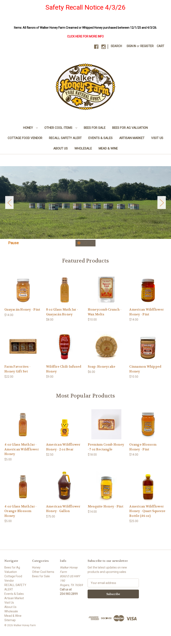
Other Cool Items (58, 128)
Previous (9, 202)
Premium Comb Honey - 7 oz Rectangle (106, 446)
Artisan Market (132, 138)
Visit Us (157, 138)
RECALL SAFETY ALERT (65, 138)
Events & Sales (100, 138)
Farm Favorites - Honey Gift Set (17, 369)
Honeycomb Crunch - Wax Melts (105, 311)
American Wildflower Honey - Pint (146, 311)
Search (116, 46)
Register (147, 46)
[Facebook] (96, 47)
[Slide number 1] (85, 202)
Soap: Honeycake (102, 367)
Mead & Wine (108, 148)
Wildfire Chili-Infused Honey (63, 369)
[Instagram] (103, 47)
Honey (28, 128)
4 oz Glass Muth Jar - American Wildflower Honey (21, 449)
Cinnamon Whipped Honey (145, 369)
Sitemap (10, 620)
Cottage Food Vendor (25, 138)
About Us (60, 148)
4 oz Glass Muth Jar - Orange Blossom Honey (20, 511)
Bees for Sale (95, 128)
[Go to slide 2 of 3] (85, 243)
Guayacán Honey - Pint (22, 309)
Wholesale (83, 148)
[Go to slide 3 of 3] (92, 243)
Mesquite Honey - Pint (105, 506)
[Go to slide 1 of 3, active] (78, 243)
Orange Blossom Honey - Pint (142, 446)
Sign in (131, 46)
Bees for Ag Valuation (130, 128)
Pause (13, 243)
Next (161, 202)
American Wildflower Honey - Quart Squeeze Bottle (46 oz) (147, 511)
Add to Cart (22, 293)
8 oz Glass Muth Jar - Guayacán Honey (62, 311)
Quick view (22, 285)
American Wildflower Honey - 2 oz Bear (63, 446)
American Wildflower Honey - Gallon (63, 508)
